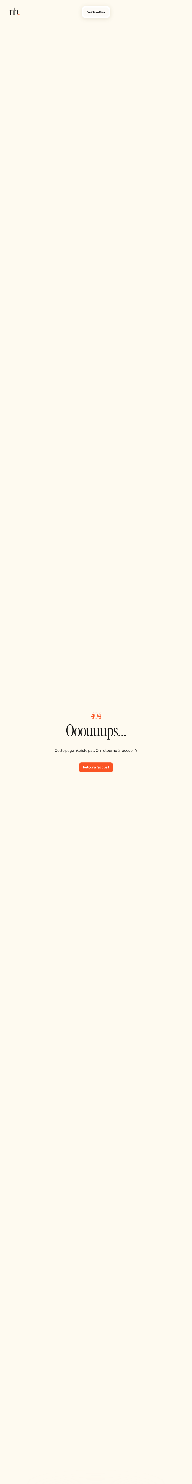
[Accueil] (15, 14)
